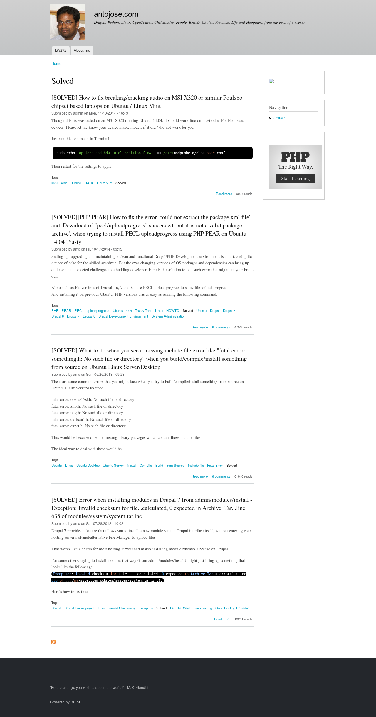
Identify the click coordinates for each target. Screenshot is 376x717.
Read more (224, 193)
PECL (79, 310)
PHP (54, 310)
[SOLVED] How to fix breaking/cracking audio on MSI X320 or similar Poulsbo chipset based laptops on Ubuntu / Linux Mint (146, 101)
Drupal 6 (57, 316)
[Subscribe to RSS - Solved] (53, 640)
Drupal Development (79, 608)
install (131, 465)
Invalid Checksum (121, 608)
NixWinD (184, 608)
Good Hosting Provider (232, 608)
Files (101, 608)
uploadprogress (98, 310)
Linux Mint (104, 182)
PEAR (66, 310)
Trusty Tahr (143, 310)
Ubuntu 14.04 (122, 310)
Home (56, 63)
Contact (279, 117)
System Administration (168, 316)
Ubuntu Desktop (88, 465)
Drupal (215, 310)
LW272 (60, 50)
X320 (64, 182)
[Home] (68, 23)
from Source (175, 465)
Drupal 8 (89, 316)
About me (82, 50)
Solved (120, 182)
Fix (172, 608)
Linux (159, 310)
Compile (146, 465)
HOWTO (172, 310)
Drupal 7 (73, 316)
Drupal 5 (229, 310)
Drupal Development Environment (123, 316)
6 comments (221, 327)
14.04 (89, 182)
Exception (145, 608)
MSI (54, 182)
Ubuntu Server (113, 465)
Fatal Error (215, 465)
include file (196, 465)
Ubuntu (77, 182)
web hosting (203, 608)
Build (159, 465)
